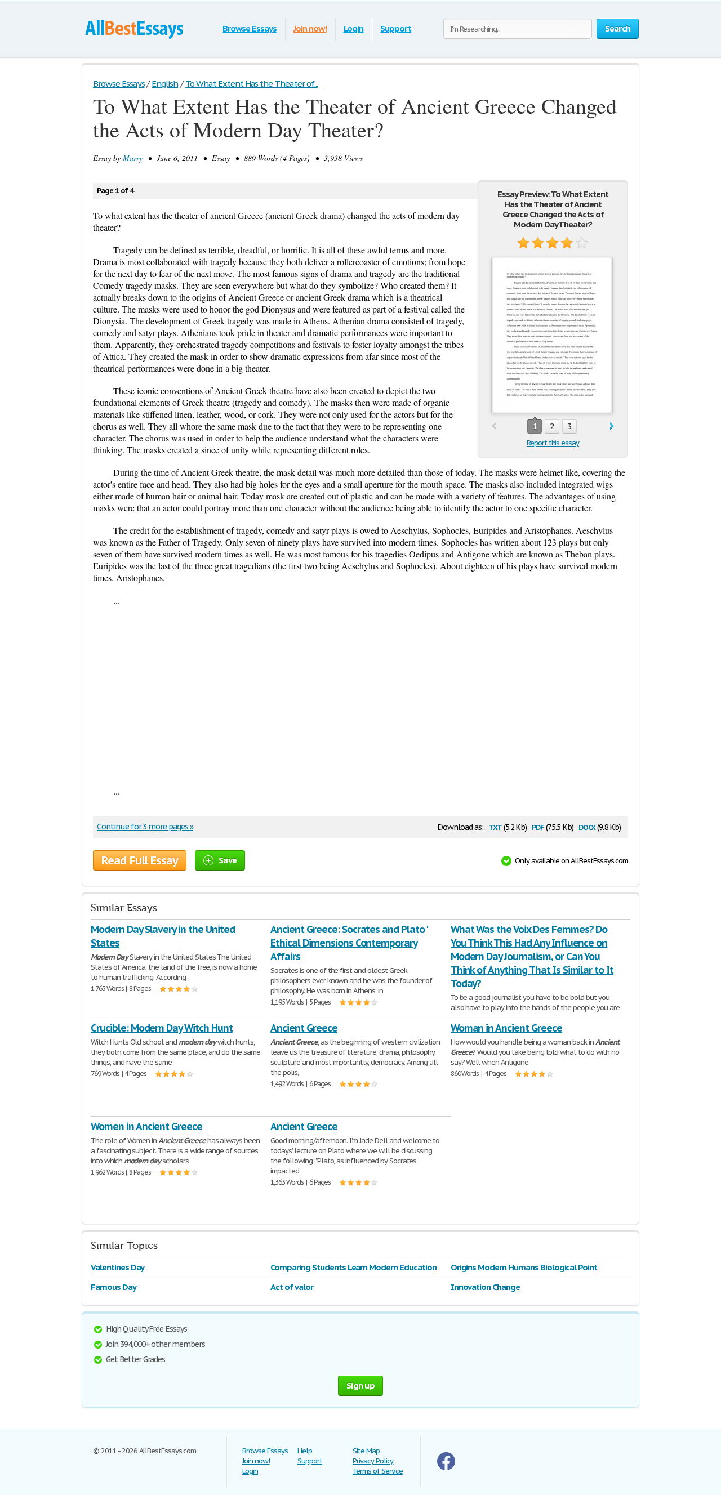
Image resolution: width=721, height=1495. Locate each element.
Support (395, 28)
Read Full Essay (139, 860)
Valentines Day (117, 1267)
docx (587, 826)
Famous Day (113, 1287)
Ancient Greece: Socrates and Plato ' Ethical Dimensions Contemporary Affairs (349, 943)
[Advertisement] (360, 695)
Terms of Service (378, 1471)
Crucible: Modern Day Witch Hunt (162, 1027)
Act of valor (291, 1287)
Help (304, 1451)
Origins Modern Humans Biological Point (524, 1267)
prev (493, 426)
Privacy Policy (373, 1461)
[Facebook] (446, 1467)
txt (495, 826)
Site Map (366, 1451)
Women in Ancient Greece (146, 1126)
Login (354, 28)
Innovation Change (485, 1287)
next (612, 426)
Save (228, 860)
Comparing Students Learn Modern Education (353, 1267)
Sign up (360, 1385)
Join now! (310, 28)
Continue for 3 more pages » (145, 827)
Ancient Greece (303, 1027)
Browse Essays (249, 28)
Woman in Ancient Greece (506, 1027)
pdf (538, 826)
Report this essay (553, 443)
